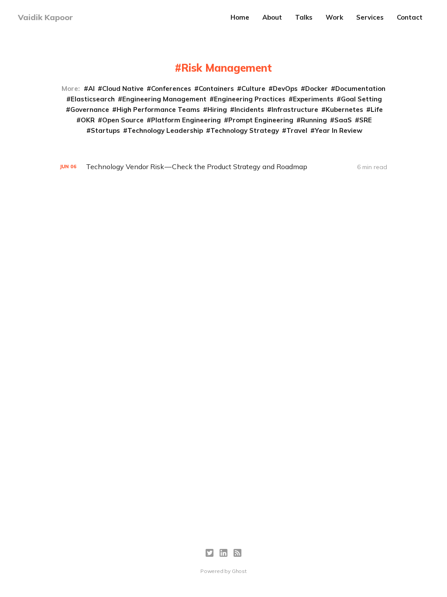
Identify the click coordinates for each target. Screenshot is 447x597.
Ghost (239, 571)
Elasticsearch (93, 99)
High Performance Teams (158, 109)
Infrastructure (295, 109)
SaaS (343, 120)
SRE (365, 120)
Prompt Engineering (260, 120)
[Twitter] (209, 553)
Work (334, 17)
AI (91, 88)
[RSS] (237, 553)
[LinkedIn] (223, 553)
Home (239, 17)
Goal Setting (361, 99)
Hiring (217, 109)
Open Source (123, 120)
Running (314, 120)
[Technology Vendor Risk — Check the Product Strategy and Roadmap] (223, 167)
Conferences (171, 88)
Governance (89, 109)
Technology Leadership (165, 130)
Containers (216, 88)
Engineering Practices (249, 99)
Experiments (313, 99)
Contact (410, 17)
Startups (105, 130)
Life (377, 109)
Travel (296, 130)
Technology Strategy (244, 130)
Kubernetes (344, 109)
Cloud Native (123, 88)
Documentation (360, 88)
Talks (304, 17)
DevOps (285, 88)
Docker (316, 88)
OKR (88, 120)
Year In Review (338, 130)
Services (370, 17)
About (272, 17)
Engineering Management (164, 99)
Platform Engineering (186, 120)
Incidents (249, 109)
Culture (253, 88)
